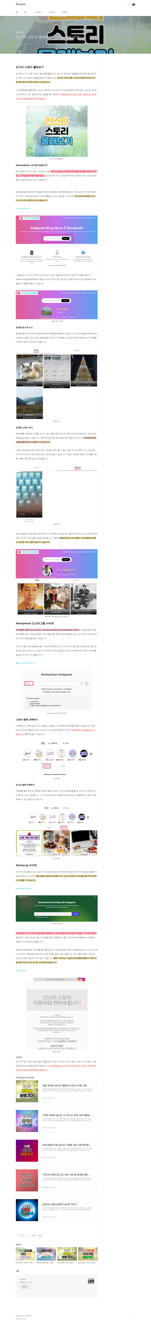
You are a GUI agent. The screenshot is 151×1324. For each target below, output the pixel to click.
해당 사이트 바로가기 (25, 663)
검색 (128, 4)
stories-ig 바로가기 (24, 888)
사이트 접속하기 (23, 208)
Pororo (21, 4)
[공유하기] (23, 1235)
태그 (25, 12)
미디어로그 (38, 12)
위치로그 (52, 12)
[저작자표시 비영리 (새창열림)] (40, 1235)
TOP (133, 1316)
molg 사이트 (21, 970)
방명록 (64, 12)
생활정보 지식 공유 (26, 1282)
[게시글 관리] (26, 1235)
